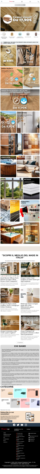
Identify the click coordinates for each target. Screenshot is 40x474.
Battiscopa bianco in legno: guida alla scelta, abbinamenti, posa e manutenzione (29, 306)
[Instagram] (26, 424)
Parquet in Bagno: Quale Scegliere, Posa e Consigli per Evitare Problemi (9, 305)
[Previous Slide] (2, 19)
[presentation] (0, 39)
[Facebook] (14, 424)
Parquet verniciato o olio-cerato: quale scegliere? (8, 332)
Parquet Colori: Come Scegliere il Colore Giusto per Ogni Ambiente (30, 279)
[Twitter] (18, 424)
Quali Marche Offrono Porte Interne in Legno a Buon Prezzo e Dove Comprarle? (9, 279)
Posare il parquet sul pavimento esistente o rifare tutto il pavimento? (30, 332)
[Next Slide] (38, 19)
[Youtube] (22, 424)
